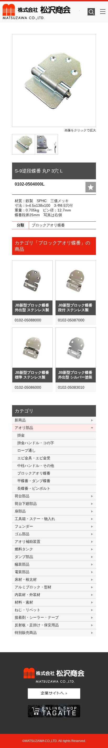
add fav (90, 187)
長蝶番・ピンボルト (33, 488)
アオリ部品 (24, 428)
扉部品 (20, 511)
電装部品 (22, 572)
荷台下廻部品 (26, 503)
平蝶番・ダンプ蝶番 (33, 481)
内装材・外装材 (27, 595)
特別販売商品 (26, 632)
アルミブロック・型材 (33, 587)
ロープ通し (26, 450)
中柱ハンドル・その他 (35, 466)
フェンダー (24, 526)
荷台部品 (22, 496)
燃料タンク (24, 549)
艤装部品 (22, 564)
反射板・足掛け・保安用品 (37, 625)
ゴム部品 (22, 534)
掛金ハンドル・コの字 (35, 443)
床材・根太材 (26, 579)
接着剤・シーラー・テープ (37, 617)
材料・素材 (24, 602)
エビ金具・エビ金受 (33, 458)
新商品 (20, 420)
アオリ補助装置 (27, 541)
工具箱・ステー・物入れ (35, 519)
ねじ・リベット (27, 610)
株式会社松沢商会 (41, 12)
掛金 (21, 435)
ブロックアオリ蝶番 (33, 473)
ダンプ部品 (24, 557)
